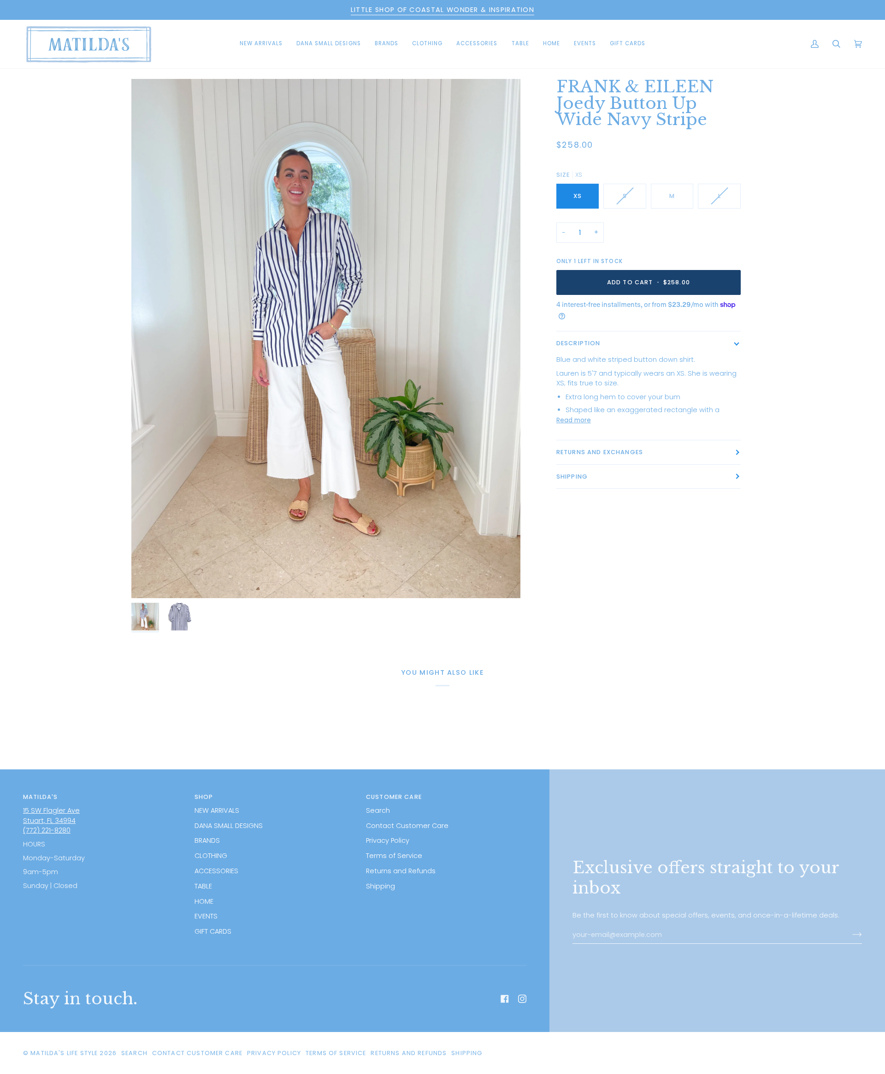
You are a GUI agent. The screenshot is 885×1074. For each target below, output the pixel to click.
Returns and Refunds (401, 871)
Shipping (572, 476)
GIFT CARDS (213, 931)
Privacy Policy (387, 840)
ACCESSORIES (216, 871)
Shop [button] (204, 797)
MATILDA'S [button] (40, 797)
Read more (573, 420)
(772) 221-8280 (47, 830)
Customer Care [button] (394, 797)
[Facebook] (505, 999)
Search (378, 810)
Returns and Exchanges (599, 452)
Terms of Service (394, 855)
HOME (204, 901)
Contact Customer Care (407, 825)
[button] (328, 44)
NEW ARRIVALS (217, 810)
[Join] (850, 934)
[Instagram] (522, 999)
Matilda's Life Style (64, 1053)
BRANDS (207, 840)
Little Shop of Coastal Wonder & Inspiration (442, 9)
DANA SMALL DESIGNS (229, 825)
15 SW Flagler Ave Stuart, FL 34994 (51, 815)
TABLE (203, 886)
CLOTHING (211, 855)
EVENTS (206, 916)
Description (578, 343)
